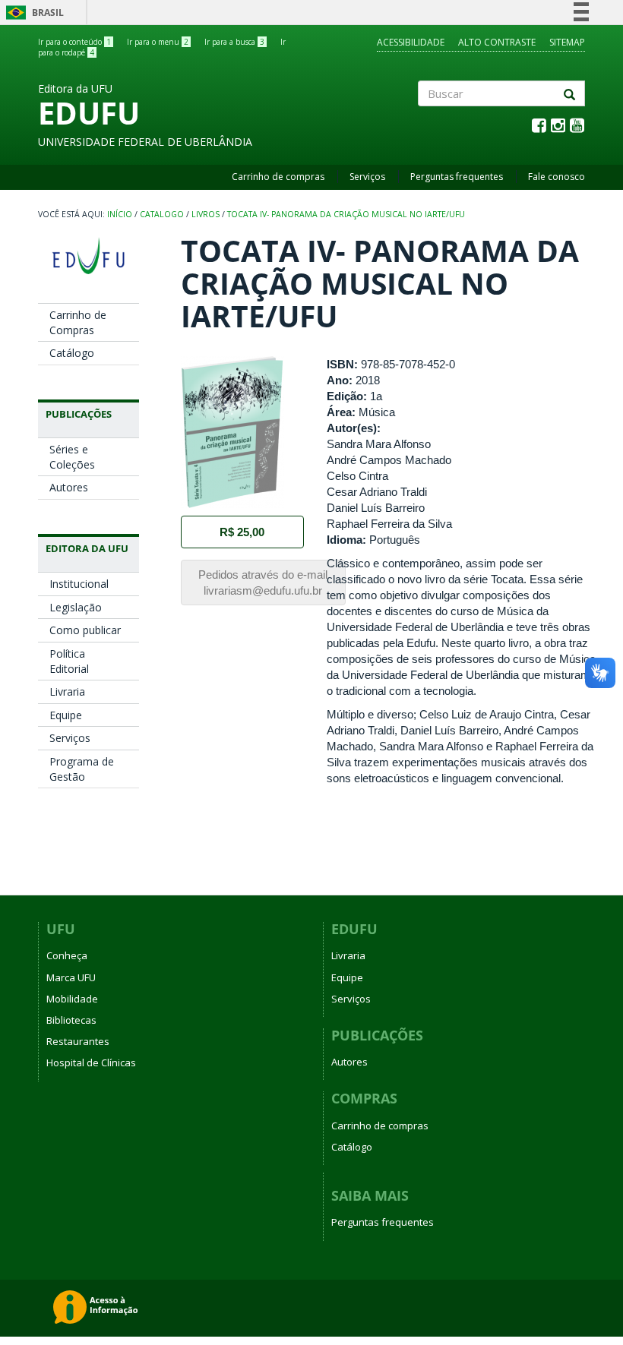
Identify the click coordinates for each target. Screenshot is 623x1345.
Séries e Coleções (72, 457)
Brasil (32, 12)
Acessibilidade (410, 42)
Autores (68, 487)
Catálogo (71, 353)
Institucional (79, 583)
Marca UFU (71, 977)
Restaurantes (77, 1041)
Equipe (65, 715)
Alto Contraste (497, 42)
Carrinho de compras (278, 176)
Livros (205, 214)
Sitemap (567, 42)
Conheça (66, 955)
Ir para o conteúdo (74, 41)
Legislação (75, 607)
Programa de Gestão (81, 769)
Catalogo (162, 214)
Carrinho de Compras (77, 322)
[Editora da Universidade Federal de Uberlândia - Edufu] (88, 255)
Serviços (367, 176)
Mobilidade (72, 999)
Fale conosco (556, 176)
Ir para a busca (234, 41)
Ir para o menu (157, 41)
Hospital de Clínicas (91, 1062)
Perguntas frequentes (456, 176)
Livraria (67, 691)
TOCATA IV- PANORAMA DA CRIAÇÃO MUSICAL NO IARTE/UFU (346, 214)
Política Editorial (69, 661)
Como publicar (85, 630)
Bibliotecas (71, 1020)
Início (119, 214)
